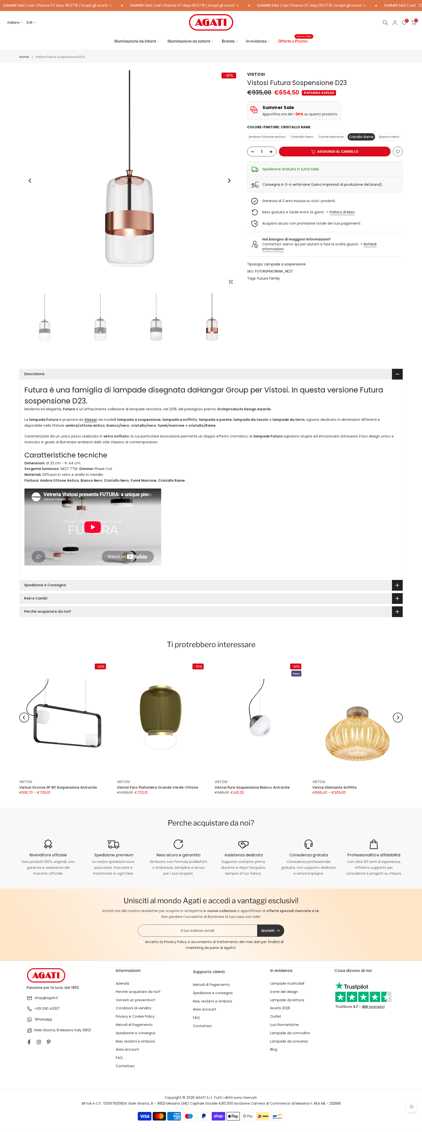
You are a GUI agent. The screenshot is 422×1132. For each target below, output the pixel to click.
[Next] (229, 180)
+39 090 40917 (47, 1008)
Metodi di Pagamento (134, 1025)
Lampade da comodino (290, 1033)
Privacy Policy (175, 941)
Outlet (275, 1016)
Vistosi (90, 419)
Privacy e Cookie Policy (135, 1016)
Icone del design (284, 992)
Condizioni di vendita (133, 1008)
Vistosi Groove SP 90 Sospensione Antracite (58, 787)
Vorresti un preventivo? (135, 1000)
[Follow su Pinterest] (48, 1042)
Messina (67, 1030)
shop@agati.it (46, 998)
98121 (87, 1030)
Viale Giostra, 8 (46, 1030)
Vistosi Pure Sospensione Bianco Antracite (252, 787)
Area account (127, 1049)
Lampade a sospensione (285, 264)
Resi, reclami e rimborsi (135, 1041)
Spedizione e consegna (135, 1033)
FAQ (119, 1058)
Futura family (268, 278)
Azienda (122, 983)
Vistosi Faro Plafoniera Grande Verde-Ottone (157, 787)
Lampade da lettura (287, 1000)
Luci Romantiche (284, 1025)
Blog (273, 1049)
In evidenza (256, 41)
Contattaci (125, 1066)
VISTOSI (256, 74)
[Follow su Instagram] (38, 1042)
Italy (78, 1030)
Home (24, 56)
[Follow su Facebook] (29, 1042)
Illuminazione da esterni (189, 41)
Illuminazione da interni (135, 41)
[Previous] (30, 180)
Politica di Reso (342, 212)
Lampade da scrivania (289, 1041)
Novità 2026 (280, 1008)
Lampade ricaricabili (287, 983)
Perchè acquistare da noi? (138, 992)
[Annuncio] (161, 6)
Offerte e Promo (294, 41)
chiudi (419, 5)
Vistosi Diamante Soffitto (334, 787)
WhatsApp (43, 1019)
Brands (228, 41)
